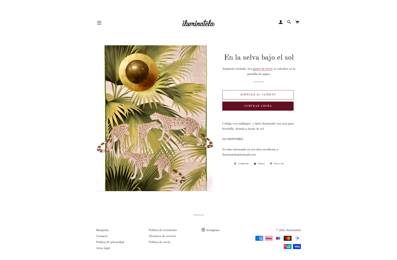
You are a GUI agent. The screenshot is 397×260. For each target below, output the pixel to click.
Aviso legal (103, 248)
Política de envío (159, 242)
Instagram (213, 230)
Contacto (102, 236)
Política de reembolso (163, 230)
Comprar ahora (258, 106)
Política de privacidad (110, 242)
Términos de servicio (162, 236)
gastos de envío (263, 69)
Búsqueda (102, 230)
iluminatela (293, 230)
